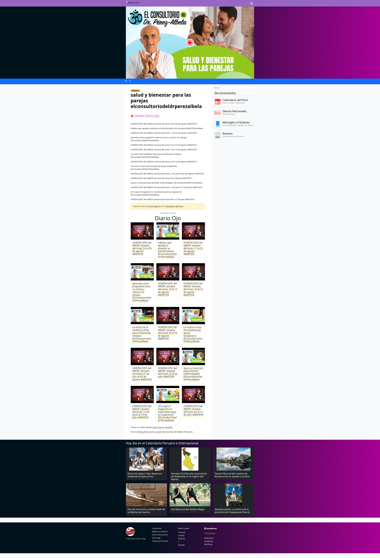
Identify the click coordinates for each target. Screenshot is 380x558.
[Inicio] (126, 81)
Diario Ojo (152, 116)
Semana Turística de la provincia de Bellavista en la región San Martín (189, 476)
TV (130, 81)
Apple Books (209, 538)
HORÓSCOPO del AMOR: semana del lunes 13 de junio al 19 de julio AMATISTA (141, 411)
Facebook (181, 532)
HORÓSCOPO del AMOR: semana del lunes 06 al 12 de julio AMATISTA (193, 410)
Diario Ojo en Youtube (162, 427)
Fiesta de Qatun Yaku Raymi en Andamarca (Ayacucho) (145, 475)
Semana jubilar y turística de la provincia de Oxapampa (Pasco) (232, 511)
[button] (251, 3)
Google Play (208, 541)
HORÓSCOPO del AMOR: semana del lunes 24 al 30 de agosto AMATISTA (142, 248)
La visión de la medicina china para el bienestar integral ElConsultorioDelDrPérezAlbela (141, 334)
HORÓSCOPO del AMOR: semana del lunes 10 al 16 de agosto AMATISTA (193, 289)
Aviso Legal (156, 538)
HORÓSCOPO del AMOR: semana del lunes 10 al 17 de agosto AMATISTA (167, 289)
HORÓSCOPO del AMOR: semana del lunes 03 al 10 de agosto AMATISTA (167, 332)
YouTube (181, 545)
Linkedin (181, 535)
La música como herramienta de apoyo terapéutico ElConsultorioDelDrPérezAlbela (192, 334)
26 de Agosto (154, 206)
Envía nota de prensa (160, 535)
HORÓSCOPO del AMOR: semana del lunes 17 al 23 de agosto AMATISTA (193, 248)
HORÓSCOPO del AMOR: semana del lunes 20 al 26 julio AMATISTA (167, 372)
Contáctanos (157, 528)
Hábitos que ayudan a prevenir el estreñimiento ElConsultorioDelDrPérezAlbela (167, 249)
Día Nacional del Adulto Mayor (188, 509)
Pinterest (181, 539)
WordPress (208, 544)
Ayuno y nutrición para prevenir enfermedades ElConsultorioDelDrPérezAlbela (193, 373)
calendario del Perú (174, 206)
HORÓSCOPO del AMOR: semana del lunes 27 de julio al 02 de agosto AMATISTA (142, 373)
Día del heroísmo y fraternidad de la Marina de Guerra (146, 511)
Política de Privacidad (160, 541)
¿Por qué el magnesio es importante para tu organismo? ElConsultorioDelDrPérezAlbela (167, 413)
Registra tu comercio (160, 531)
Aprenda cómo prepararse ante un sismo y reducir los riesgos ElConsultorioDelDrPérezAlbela (141, 292)
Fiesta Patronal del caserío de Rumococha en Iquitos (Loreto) (232, 475)
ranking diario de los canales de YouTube (154, 431)
